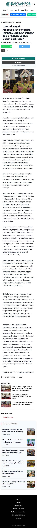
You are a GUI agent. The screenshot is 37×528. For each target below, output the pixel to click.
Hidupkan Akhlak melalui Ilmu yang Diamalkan (12, 472)
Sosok (17, 10)
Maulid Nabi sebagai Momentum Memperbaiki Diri (13, 483)
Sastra (32, 10)
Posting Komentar (8, 417)
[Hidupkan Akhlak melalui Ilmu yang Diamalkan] (31, 473)
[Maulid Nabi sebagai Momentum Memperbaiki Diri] (31, 484)
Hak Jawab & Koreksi (18, 515)
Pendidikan (24, 10)
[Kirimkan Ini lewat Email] (3, 50)
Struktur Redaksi (18, 509)
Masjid (5, 10)
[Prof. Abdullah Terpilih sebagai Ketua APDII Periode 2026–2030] (31, 452)
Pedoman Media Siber (18, 512)
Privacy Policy (18, 505)
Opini (11, 10)
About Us (19, 499)
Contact (18, 502)
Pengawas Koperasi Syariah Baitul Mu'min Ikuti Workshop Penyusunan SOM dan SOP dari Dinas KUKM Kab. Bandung (18, 14)
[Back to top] (32, 523)
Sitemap (18, 518)
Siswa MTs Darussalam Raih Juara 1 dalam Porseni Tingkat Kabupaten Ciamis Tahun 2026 (13, 441)
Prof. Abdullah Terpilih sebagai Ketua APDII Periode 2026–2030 (13, 451)
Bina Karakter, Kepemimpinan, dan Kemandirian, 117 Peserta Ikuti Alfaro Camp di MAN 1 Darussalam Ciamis (13, 462)
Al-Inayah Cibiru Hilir (9, 22)
